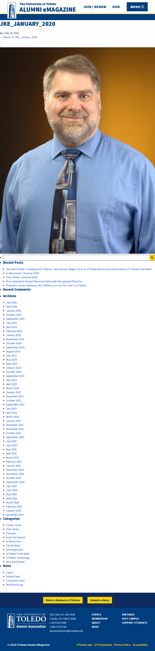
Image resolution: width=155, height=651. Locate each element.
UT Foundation (103, 644)
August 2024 (13, 351)
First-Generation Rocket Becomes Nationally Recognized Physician (44, 281)
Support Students (134, 622)
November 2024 (15, 339)
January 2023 (13, 392)
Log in (9, 572)
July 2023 (11, 380)
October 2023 (13, 372)
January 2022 (13, 421)
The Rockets (13, 545)
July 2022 (11, 408)
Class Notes (13, 529)
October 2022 (13, 400)
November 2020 (15, 474)
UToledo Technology (18, 557)
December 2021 (15, 425)
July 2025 (11, 323)
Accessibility (140, 644)
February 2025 (14, 331)
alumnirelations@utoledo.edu (66, 631)
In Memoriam (13, 541)
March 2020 (12, 502)
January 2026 (13, 310)
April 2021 (11, 453)
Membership (100, 618)
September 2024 (15, 347)
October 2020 (13, 478)
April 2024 (11, 363)
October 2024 (13, 343)
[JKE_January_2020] (77, 252)
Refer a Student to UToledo (63, 600)
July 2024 (11, 355)
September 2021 (15, 437)
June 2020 (12, 490)
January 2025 (13, 335)
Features (11, 533)
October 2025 (13, 314)
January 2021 (13, 465)
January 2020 (13, 510)
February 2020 (14, 506)
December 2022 (15, 396)
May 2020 (11, 494)
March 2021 (12, 457)
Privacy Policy (122, 644)
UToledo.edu (84, 644)
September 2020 (15, 482)
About (96, 622)
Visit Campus (130, 618)
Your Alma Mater (15, 562)
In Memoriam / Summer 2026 (22, 273)
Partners (128, 614)
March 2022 (12, 416)
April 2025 (11, 327)
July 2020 (11, 486)
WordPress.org (14, 584)
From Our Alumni (15, 537)
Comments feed (15, 580)
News (95, 626)
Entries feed (13, 576)
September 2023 (15, 376)
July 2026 (11, 302)
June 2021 (12, 445)
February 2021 (14, 461)
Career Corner (14, 525)
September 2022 (15, 404)
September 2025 (15, 319)
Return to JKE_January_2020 (18, 37)
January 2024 (13, 367)
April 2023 (11, 384)
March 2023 (12, 388)
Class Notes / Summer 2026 (21, 277)
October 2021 (13, 433)
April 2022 (11, 412)
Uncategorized (14, 549)
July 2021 (11, 441)
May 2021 (11, 449)
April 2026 (11, 306)
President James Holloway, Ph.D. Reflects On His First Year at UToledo (46, 285)
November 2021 (15, 429)
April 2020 (11, 498)
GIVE (116, 6)
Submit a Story (99, 600)
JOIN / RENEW (94, 6)
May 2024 (11, 359)
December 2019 (15, 514)
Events (96, 614)
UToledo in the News (18, 553)
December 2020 (15, 469)
